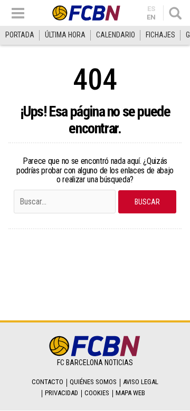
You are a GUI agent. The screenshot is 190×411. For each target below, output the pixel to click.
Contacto (47, 382)
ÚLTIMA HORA (65, 35)
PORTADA (19, 35)
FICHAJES (160, 35)
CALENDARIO (115, 35)
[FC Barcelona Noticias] (86, 13)
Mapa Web (130, 393)
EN (151, 17)
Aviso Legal (140, 382)
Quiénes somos (93, 382)
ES (151, 8)
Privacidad (61, 393)
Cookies (96, 393)
